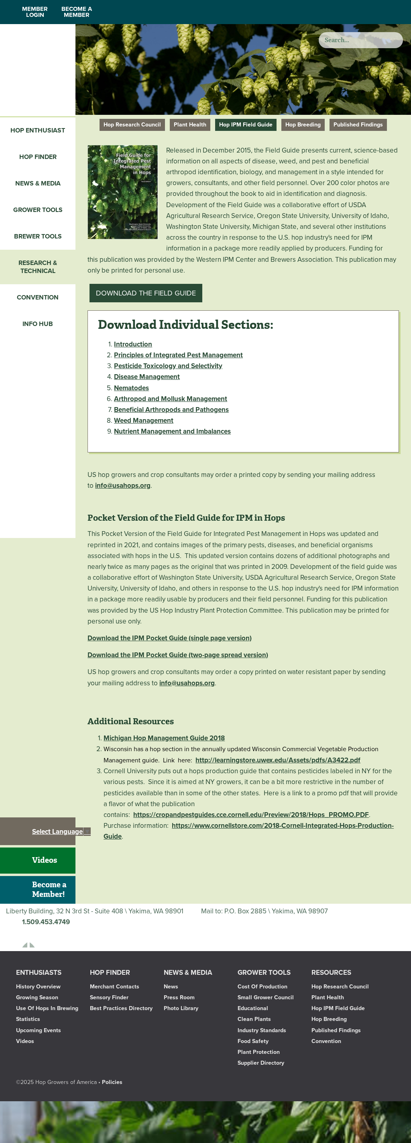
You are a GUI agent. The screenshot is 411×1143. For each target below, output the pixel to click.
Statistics (28, 1019)
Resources (331, 972)
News (171, 986)
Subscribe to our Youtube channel (40, 937)
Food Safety (253, 1041)
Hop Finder (38, 157)
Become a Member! (49, 890)
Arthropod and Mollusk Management (170, 399)
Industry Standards (262, 1030)
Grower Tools (38, 210)
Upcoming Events (38, 1030)
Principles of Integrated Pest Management (178, 355)
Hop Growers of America (38, 70)
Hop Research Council (132, 124)
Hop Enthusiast (37, 130)
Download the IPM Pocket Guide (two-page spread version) (177, 655)
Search (394, 40)
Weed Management (143, 420)
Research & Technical (37, 267)
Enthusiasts (38, 972)
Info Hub (37, 324)
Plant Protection (259, 1052)
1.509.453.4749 (46, 922)
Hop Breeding (303, 124)
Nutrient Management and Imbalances (172, 431)
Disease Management (147, 377)
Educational (253, 1008)
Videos (44, 860)
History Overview (38, 986)
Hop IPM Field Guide (246, 124)
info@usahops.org (123, 485)
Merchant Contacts (114, 986)
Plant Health (190, 124)
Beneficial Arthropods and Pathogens (171, 409)
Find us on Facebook (17, 937)
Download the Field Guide (146, 293)
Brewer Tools (38, 236)
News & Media (38, 183)
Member (35, 11)
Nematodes (131, 388)
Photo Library (181, 1008)
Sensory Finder (109, 997)
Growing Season (37, 997)
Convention (38, 297)
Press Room (179, 997)
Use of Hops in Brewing (47, 1008)
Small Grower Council (266, 997)
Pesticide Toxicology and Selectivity (168, 366)
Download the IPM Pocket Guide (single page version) (169, 638)
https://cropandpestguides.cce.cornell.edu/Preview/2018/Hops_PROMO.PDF (251, 815)
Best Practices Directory (121, 1008)
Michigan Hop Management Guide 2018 (164, 738)
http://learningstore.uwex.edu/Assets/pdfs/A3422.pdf (277, 760)
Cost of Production (262, 986)
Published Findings (358, 124)
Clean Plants (254, 1019)
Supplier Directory (261, 1062)
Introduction (133, 344)
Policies (112, 1082)
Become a (76, 11)
